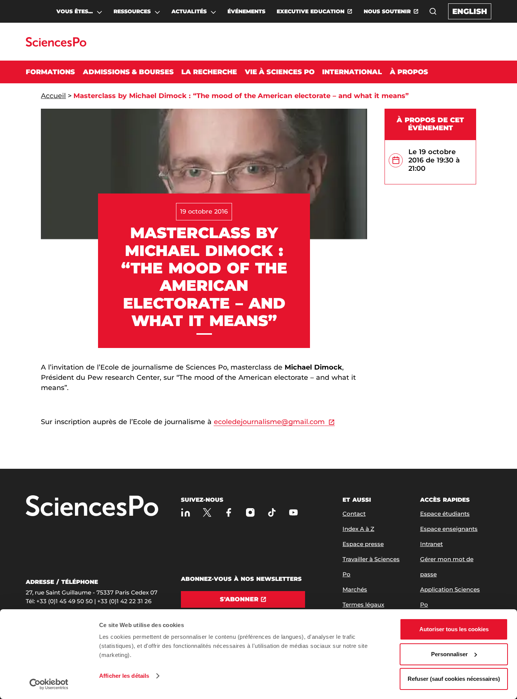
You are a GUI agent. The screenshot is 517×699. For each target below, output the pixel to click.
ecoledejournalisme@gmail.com (269, 422)
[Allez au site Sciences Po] (56, 44)
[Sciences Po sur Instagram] (250, 512)
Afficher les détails (124, 675)
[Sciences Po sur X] (207, 512)
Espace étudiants (445, 513)
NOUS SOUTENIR (387, 11)
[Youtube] (293, 512)
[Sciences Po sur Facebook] (229, 512)
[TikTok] (272, 512)
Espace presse (363, 544)
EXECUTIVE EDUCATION (310, 11)
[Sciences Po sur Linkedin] (185, 512)
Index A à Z (358, 528)
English (469, 11)
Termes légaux (363, 604)
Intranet (431, 544)
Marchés (355, 589)
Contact (354, 513)
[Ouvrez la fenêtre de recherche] (433, 11)
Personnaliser (449, 654)
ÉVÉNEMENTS (246, 11)
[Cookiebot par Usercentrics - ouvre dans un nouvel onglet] (49, 684)
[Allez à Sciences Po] (92, 506)
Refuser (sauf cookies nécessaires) (454, 679)
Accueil (53, 96)
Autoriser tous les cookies (454, 629)
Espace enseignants (449, 528)
